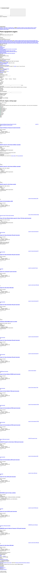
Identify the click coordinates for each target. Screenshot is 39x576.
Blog (23, 562)
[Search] (17, 12)
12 (3, 556)
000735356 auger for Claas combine (8, 492)
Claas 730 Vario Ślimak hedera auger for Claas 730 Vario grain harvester (15, 218)
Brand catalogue (27, 562)
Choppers (31, 27)
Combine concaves (24, 27)
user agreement (20, 155)
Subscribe (2, 154)
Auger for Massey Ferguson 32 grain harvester (10, 127)
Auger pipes (21, 28)
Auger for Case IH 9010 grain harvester (8, 511)
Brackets (29, 28)
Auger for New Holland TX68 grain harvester (9, 391)
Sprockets (19, 27)
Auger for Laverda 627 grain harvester (8, 271)
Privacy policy (9, 562)
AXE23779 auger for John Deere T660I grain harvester (11, 441)
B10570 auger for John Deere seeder (8, 184)
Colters (7, 29)
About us (1, 559)
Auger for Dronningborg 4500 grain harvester (10, 459)
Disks (9, 28)
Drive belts (17, 28)
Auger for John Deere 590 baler (7, 545)
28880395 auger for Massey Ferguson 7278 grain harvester (13, 528)
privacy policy (13, 155)
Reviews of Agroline (18, 562)
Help (4, 559)
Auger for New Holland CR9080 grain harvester (10, 374)
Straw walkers (12, 28)
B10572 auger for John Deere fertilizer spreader (10, 166)
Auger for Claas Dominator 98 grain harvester (10, 235)
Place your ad (2, 554)
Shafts (28, 27)
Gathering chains (3, 29)
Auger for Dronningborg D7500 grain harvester (10, 424)
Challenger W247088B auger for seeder (8, 321)
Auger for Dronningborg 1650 (6, 201)
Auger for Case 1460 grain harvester (8, 476)
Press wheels (25, 28)
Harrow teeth (33, 28)
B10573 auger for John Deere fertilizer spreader (10, 144)
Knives (7, 28)
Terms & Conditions (3, 562)
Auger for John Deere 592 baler (7, 287)
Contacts (6, 559)
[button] (19, 21)
